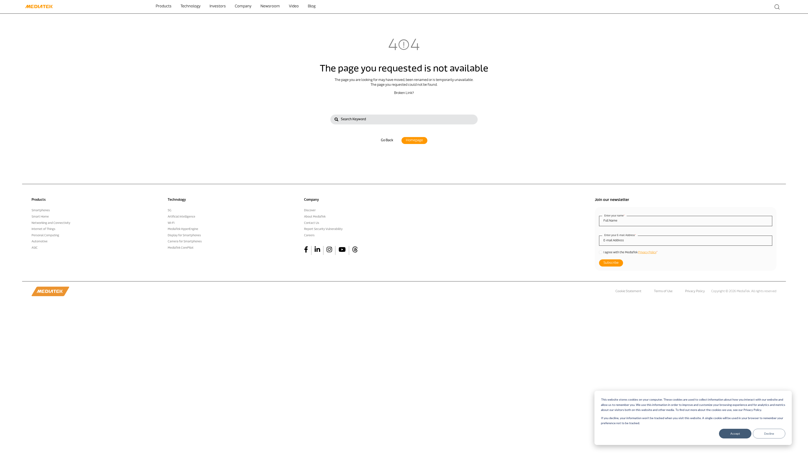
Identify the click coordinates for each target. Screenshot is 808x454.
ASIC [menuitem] (35, 247)
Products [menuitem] (163, 6)
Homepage (414, 140)
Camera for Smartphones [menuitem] (185, 241)
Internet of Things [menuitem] (43, 229)
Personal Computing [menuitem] (45, 235)
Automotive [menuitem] (40, 241)
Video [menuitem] (294, 6)
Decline (769, 433)
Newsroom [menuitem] (270, 6)
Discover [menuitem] (310, 210)
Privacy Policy (647, 252)
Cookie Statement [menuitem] (628, 291)
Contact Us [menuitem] (311, 223)
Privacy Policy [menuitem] (695, 291)
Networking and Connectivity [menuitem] (51, 223)
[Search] (336, 120)
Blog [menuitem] (312, 6)
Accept (735, 433)
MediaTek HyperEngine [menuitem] (183, 229)
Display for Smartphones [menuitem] (184, 235)
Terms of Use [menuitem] (663, 291)
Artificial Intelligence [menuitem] (181, 216)
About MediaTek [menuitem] (315, 216)
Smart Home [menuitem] (40, 216)
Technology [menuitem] (191, 6)
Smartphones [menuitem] (41, 210)
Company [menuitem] (243, 6)
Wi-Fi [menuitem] (171, 223)
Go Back (387, 140)
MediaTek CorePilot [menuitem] (181, 247)
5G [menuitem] (169, 210)
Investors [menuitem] (218, 6)
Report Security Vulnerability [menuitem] (323, 229)
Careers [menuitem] (309, 235)
